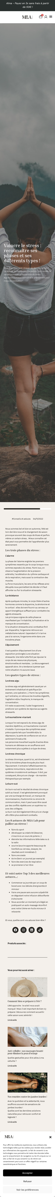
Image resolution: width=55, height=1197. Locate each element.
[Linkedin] (32, 930)
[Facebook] (15, 930)
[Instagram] (23, 930)
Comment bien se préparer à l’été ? (25, 1001)
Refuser (27, 1181)
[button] (50, 1137)
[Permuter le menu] (50, 16)
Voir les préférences (27, 1189)
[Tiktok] (40, 930)
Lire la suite (12, 1020)
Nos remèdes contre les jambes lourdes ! (27, 1096)
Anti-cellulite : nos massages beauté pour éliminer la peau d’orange (25, 1052)
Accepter (27, 1173)
